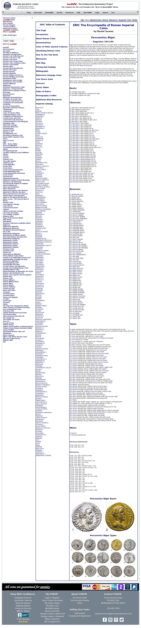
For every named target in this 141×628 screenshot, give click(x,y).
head (79, 92)
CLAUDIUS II (40, 285)
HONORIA (39, 411)
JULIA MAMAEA (41, 211)
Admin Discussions (10, 28)
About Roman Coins (45, 39)
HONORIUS (39, 390)
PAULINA (39, 216)
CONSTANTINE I (41, 333)
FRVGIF (79, 206)
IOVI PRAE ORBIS (78, 258)
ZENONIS (39, 450)
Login (97, 12)
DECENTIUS (40, 362)
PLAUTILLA (39, 192)
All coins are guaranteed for (27, 587)
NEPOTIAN (39, 364)
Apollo (74, 329)
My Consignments (52, 622)
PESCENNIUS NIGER (42, 183)
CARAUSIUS (40, 316)
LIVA (37, 109)
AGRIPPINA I (40, 116)
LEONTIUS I (40, 452)
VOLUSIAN (39, 247)
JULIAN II (39, 369)
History (105, 20)
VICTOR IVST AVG (78, 306)
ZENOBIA (39, 292)
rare (71, 65)
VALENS (38, 374)
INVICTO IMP (76, 241)
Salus (74, 395)
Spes (74, 398)
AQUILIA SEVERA (41, 206)
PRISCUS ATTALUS (42, 397)
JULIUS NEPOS (40, 426)
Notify (135, 20)
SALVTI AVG (76, 299)
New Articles (7, 21)
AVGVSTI (81, 265)
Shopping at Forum (23, 598)
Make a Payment (52, 619)
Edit (82, 20)
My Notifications (52, 608)
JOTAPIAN (39, 237)
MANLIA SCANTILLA (42, 180)
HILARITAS (75, 234)
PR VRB (81, 251)
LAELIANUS (40, 271)
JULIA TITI (39, 147)
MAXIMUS (39, 218)
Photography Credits (46, 96)
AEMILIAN (39, 249)
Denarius (101, 70)
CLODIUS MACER (41, 133)
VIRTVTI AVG (76, 318)
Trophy (74, 400)
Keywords (122, 20)
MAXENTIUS (40, 330)
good (94, 51)
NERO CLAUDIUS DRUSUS (44, 113)
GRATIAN (39, 378)
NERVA (38, 149)
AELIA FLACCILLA (41, 383)
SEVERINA (39, 290)
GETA (37, 194)
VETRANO (39, 366)
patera (93, 355)
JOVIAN (38, 371)
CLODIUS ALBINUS (42, 185)
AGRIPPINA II (40, 128)
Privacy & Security (23, 608)
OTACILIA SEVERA (42, 231)
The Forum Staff (80, 598)
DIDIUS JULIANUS (42, 178)
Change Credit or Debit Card (52, 614)
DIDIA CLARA (40, 182)
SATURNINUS (40, 300)
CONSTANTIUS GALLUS (43, 367)
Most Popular (8, 23)
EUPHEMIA (39, 421)
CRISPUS (39, 347)
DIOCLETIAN (40, 312)
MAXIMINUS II (40, 343)
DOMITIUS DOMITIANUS (44, 319)
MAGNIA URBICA (41, 306)
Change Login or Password (52, 616)
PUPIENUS (39, 225)
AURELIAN (39, 288)
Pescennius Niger (103, 37)
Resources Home (9, 18)
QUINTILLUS (40, 287)
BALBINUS (39, 223)
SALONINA (39, 262)
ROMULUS (39, 331)
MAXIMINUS (40, 395)
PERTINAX (39, 176)
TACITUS (39, 295)
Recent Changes (9, 25)
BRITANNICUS (40, 126)
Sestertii (100, 64)
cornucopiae (109, 338)
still (128, 53)
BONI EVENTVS (77, 199)
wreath (95, 348)
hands (108, 417)
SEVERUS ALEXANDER (43, 209)
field (84, 51)
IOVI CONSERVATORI (79, 255)
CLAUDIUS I (40, 125)
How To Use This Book (47, 55)
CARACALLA (40, 190)
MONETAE (75, 284)
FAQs (79, 603)
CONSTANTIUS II (41, 359)
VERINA (38, 442)
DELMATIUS (40, 354)
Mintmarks (41, 59)
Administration (95, 20)
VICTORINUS (40, 275)
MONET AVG (76, 279)
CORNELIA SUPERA (42, 250)
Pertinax (103, 45)
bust (94, 93)
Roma (74, 391)
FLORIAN (39, 297)
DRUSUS (39, 120)
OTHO (38, 135)
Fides (73, 345)
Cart (112, 12)
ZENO (38, 445)
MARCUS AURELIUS (42, 166)
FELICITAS (75, 217)
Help (78, 12)
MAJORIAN (39, 416)
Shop (29, 12)
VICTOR (79, 272)
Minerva (75, 383)
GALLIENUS (40, 261)
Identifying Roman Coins (48, 51)
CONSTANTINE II (41, 352)
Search (105, 12)
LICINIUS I (39, 340)
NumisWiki (49, 12)
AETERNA (81, 291)
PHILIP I (38, 230)
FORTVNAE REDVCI (78, 232)
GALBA (38, 132)
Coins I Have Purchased (52, 600)
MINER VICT (76, 275)
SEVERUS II (40, 328)
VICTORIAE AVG (77, 315)
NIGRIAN (39, 307)
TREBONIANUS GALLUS (43, 245)
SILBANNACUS (40, 252)
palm (94, 360)
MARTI (74, 267)
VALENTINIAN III (41, 407)
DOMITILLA (39, 140)
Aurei (74, 65)
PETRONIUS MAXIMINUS (44, 412)
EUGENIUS (39, 388)
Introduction (42, 34)
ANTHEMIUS (40, 419)
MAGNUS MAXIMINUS (43, 385)
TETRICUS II (40, 280)
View (87, 20)
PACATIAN (39, 235)
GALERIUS (39, 324)
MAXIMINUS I (40, 214)
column (95, 329)
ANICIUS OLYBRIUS (42, 423)
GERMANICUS (40, 114)
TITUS (38, 142)
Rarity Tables (42, 87)
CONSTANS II (40, 393)
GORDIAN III (40, 226)
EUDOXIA (39, 431)
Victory (93, 365)
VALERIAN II (40, 259)
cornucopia (103, 350)
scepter (102, 334)
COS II (88, 109)
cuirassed (89, 93)
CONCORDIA (76, 211)
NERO (38, 130)
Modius (74, 384)
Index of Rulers (43, 91)
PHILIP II (39, 233)
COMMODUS (40, 173)
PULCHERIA (40, 433)
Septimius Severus (76, 50)
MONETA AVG (76, 280)
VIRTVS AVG (76, 317)
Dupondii (106, 64)
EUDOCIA (39, 436)
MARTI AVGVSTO (77, 268)
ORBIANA (39, 213)
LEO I (38, 440)
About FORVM (79, 594)
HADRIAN (39, 157)
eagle (92, 364)
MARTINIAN (39, 350)
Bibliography (42, 71)
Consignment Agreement (80, 616)
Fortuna (75, 350)
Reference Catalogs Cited (48, 75)
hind (102, 331)
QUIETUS (39, 281)
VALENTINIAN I (41, 373)
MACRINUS (39, 195)
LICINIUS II (39, 345)
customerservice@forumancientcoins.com (113, 614)
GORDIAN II (40, 221)
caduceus (94, 353)
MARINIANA (40, 257)
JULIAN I (38, 311)
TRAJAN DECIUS (41, 238)
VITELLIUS (39, 137)
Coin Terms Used (44, 79)
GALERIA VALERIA (42, 326)
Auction (59, 12)
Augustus (98, 41)
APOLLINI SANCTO (77, 196)
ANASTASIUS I (40, 454)
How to (6, 32)
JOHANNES (39, 405)
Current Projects (9, 26)
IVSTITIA (75, 261)
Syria (89, 45)
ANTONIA (39, 121)
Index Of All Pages (10, 35)
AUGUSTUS (39, 107)
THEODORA (39, 323)
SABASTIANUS (40, 400)
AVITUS (38, 414)
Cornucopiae (76, 339)
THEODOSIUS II (41, 435)
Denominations (43, 43)
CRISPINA (39, 175)
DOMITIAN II (40, 276)
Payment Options (23, 603)
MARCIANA (39, 154)
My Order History (52, 603)
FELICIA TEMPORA (78, 213)
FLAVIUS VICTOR (41, 386)
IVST (90, 134)
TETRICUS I (39, 278)
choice (84, 69)
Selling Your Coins (80, 609)
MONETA (75, 282)
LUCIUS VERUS (41, 169)
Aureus (75, 442)
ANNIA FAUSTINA (41, 207)
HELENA (38, 335)
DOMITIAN (39, 144)
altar (105, 389)
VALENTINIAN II (41, 380)
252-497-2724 (113, 608)
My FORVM (88, 12)
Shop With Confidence (22, 594)
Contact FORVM (112, 594)
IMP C (73, 109)
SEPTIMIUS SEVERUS (43, 187)
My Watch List (52, 606)
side (109, 391)
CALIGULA (39, 123)
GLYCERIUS (39, 424)
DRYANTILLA (40, 268)
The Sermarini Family (79, 600)
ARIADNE (39, 447)
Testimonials (79, 613)
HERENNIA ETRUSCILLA (44, 240)
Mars (74, 374)
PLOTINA (39, 152)
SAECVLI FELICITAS (78, 296)
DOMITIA (39, 145)
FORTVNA (75, 222)
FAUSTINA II (40, 168)
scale (93, 358)
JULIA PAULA (40, 204)
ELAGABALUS (40, 199)
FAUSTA (38, 336)
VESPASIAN (39, 138)
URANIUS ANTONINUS (43, 254)
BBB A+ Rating (23, 611)
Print (129, 20)
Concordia (75, 338)
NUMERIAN (39, 309)
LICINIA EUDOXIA (41, 409)
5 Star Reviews (23, 619)
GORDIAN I (39, 219)
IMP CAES (75, 116)
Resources (69, 12)
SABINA (38, 159)
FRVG (78, 203)
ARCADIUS (39, 429)
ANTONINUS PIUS (41, 163)
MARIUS (38, 273)
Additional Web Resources (49, 100)
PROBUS (38, 299)
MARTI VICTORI (77, 274)
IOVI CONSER (76, 253)
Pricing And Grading (46, 67)
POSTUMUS (39, 269)
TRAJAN (38, 151)
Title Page (41, 30)
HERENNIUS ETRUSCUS (44, 242)
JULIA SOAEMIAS (41, 202)
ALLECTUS (39, 318)
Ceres (73, 334)
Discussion (38, 12)
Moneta (74, 386)
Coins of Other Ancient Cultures (52, 47)
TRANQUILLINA (41, 228)
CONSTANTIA (40, 342)
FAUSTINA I (39, 164)
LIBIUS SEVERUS (41, 417)
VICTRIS (79, 277)
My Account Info (52, 611)
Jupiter (74, 364)
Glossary (40, 83)
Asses (113, 64)
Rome (77, 48)
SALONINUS (40, 264)
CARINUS (39, 304)
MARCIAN (39, 438)
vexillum (88, 403)
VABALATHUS (40, 294)
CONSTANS (39, 357)
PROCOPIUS (40, 376)
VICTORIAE (76, 313)
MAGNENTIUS (40, 361)
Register (56, 598)
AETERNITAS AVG (77, 194)
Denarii (89, 65)
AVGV (80, 263)
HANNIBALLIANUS (42, 355)
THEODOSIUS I (41, 381)
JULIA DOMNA (40, 188)
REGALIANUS (40, 266)
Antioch (74, 433)
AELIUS (38, 161)
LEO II (38, 443)
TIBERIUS (39, 118)
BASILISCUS (40, 448)
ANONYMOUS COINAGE (43, 455)
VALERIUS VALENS (42, 349)
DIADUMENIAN (41, 197)
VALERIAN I (39, 256)
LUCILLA (38, 171)
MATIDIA (38, 156)
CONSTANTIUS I (41, 321)
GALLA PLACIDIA (41, 404)
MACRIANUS (40, 283)
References (113, 20)
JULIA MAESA (40, 201)
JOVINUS (39, 399)
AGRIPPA (39, 111)
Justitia (74, 369)
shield (121, 331)
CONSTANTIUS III (41, 402)
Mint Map (40, 63)
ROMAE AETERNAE (78, 292)
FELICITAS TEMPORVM (79, 218)
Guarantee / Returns (23, 600)
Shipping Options (23, 606)
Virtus (74, 415)
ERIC (42, 24)
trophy (101, 374)
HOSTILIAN (39, 243)
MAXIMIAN (39, 314)
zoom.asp (6, 33)
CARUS (38, 302)
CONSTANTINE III (41, 392)
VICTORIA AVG (77, 311)
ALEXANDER (40, 338)
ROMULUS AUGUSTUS (43, 428)
